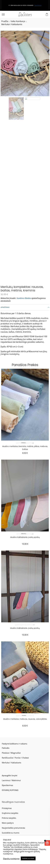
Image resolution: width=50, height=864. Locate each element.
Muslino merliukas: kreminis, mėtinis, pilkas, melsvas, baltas (25, 447)
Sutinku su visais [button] (28, 858)
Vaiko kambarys (18, 21)
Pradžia (4, 21)
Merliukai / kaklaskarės (11, 24)
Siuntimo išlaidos (24, 298)
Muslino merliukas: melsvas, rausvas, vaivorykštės (25, 719)
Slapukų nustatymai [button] (11, 858)
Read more (9, 5)
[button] (4, 64)
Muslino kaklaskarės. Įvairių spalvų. (25, 628)
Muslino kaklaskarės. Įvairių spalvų (25, 537)
